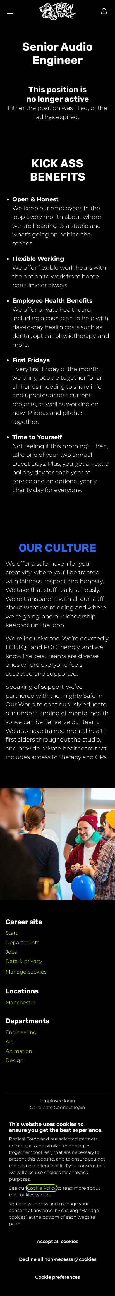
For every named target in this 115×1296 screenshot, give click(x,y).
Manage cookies (26, 972)
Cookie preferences (57, 1277)
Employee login (57, 1100)
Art (9, 1042)
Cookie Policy (41, 1188)
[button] (104, 11)
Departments (22, 942)
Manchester (20, 1003)
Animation (19, 1051)
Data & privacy (24, 961)
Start (12, 933)
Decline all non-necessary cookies (57, 1259)
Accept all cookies (57, 1241)
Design (14, 1060)
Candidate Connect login (57, 1107)
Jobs (11, 952)
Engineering (21, 1032)
